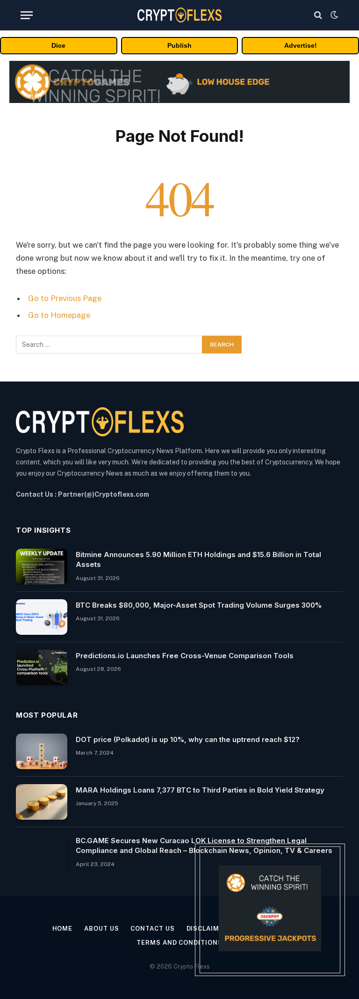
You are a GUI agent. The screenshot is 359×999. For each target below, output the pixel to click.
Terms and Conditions (179, 942)
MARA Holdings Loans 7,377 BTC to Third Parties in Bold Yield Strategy (200, 790)
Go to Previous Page (64, 298)
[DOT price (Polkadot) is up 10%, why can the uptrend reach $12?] (41, 751)
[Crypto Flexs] (179, 15)
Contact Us (152, 928)
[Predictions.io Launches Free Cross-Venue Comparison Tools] (41, 667)
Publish (179, 45)
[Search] (318, 15)
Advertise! (300, 45)
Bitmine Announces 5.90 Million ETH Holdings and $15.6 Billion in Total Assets (198, 559)
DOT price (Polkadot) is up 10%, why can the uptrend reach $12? (188, 739)
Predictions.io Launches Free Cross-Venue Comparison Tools (185, 655)
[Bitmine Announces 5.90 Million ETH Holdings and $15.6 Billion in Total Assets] (41, 566)
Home (62, 928)
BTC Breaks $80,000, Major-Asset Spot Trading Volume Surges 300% (199, 605)
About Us (101, 928)
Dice (58, 45)
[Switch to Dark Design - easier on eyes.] (333, 15)
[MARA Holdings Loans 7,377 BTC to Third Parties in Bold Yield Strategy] (41, 802)
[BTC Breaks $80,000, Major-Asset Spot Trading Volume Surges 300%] (41, 617)
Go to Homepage (59, 315)
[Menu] (27, 15)
